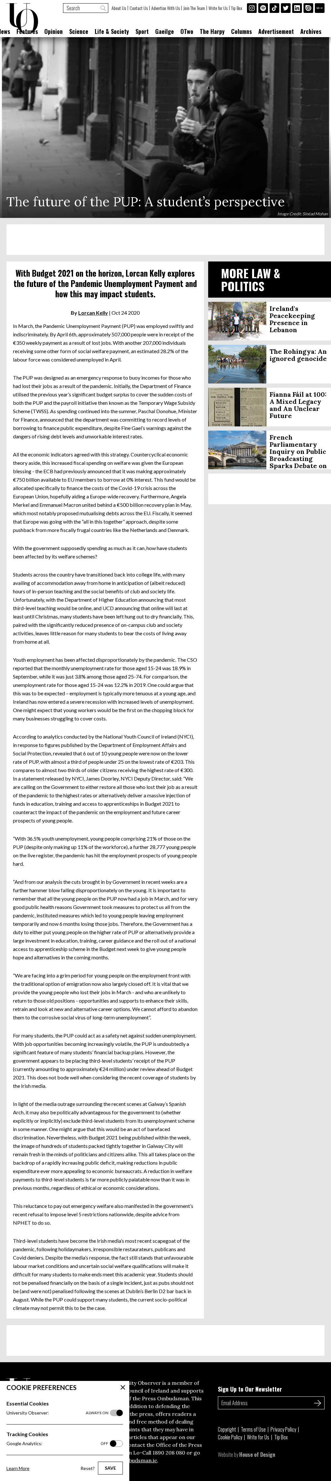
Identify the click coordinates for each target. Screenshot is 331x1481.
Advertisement (276, 31)
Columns (241, 31)
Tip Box (236, 8)
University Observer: (57, 1412)
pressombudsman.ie (132, 1460)
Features (27, 31)
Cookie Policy (230, 1437)
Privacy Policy (283, 1429)
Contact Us (139, 8)
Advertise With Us (165, 8)
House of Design (257, 1454)
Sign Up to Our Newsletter (250, 1389)
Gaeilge (164, 31)
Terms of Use (253, 1429)
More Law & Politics (250, 279)
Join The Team (194, 8)
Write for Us (218, 8)
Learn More (17, 1468)
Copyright (227, 1429)
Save (110, 1468)
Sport (142, 31)
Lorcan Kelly (93, 313)
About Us (119, 8)
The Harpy (212, 31)
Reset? (87, 1468)
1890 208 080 (169, 1452)
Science (78, 31)
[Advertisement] (165, 239)
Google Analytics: (57, 1443)
